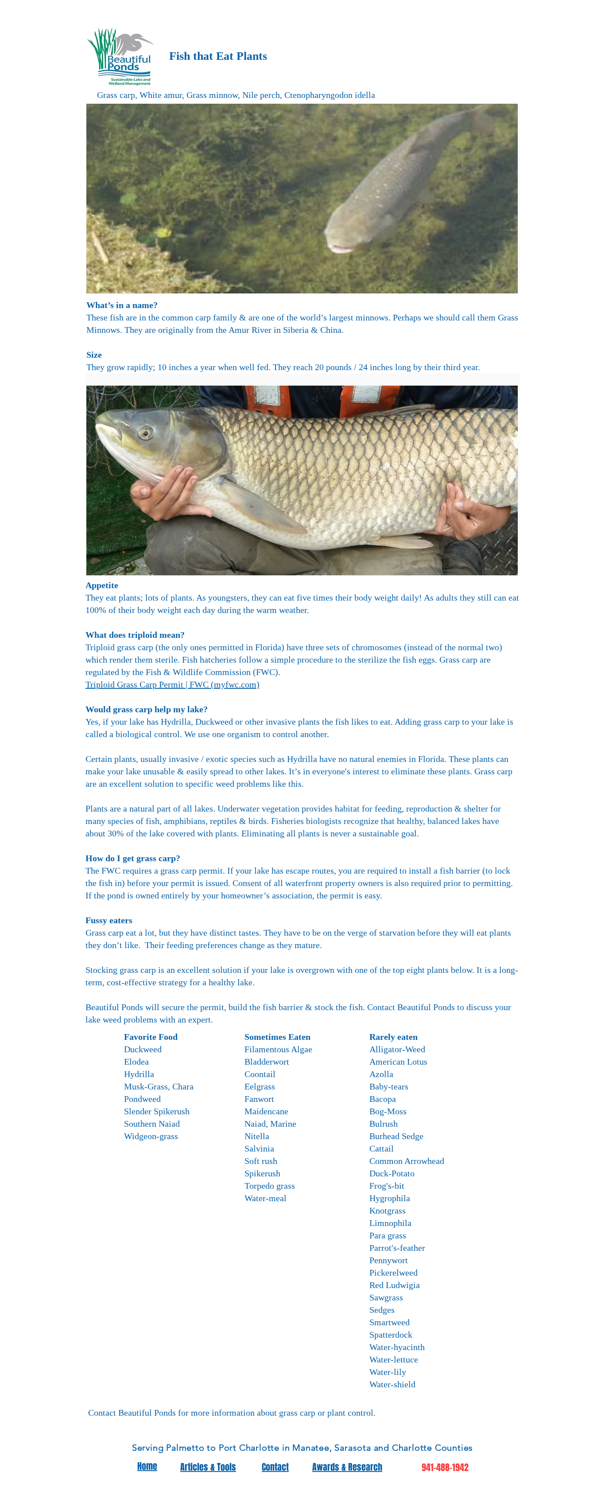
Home (147, 1466)
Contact (275, 1467)
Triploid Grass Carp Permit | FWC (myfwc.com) (172, 684)
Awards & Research (347, 1467)
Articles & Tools (208, 1467)
